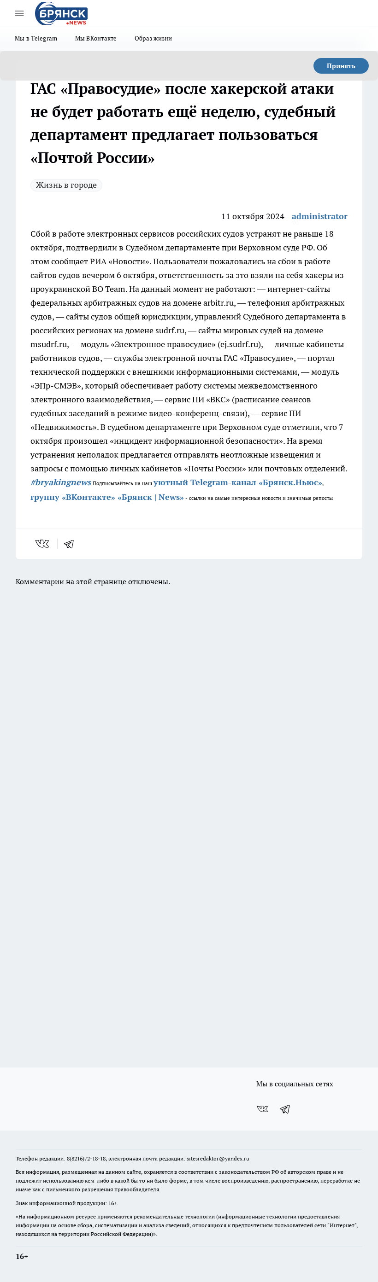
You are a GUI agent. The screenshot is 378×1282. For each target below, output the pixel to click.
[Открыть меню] (19, 13)
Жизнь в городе (66, 185)
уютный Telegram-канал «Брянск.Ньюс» (238, 482)
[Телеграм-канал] (285, 1109)
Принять (341, 66)
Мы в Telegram (36, 38)
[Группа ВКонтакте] (262, 1109)
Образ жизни (153, 38)
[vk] (43, 543)
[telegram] (72, 543)
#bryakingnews (60, 482)
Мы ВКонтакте (96, 38)
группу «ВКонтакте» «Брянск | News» (107, 497)
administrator (320, 216)
